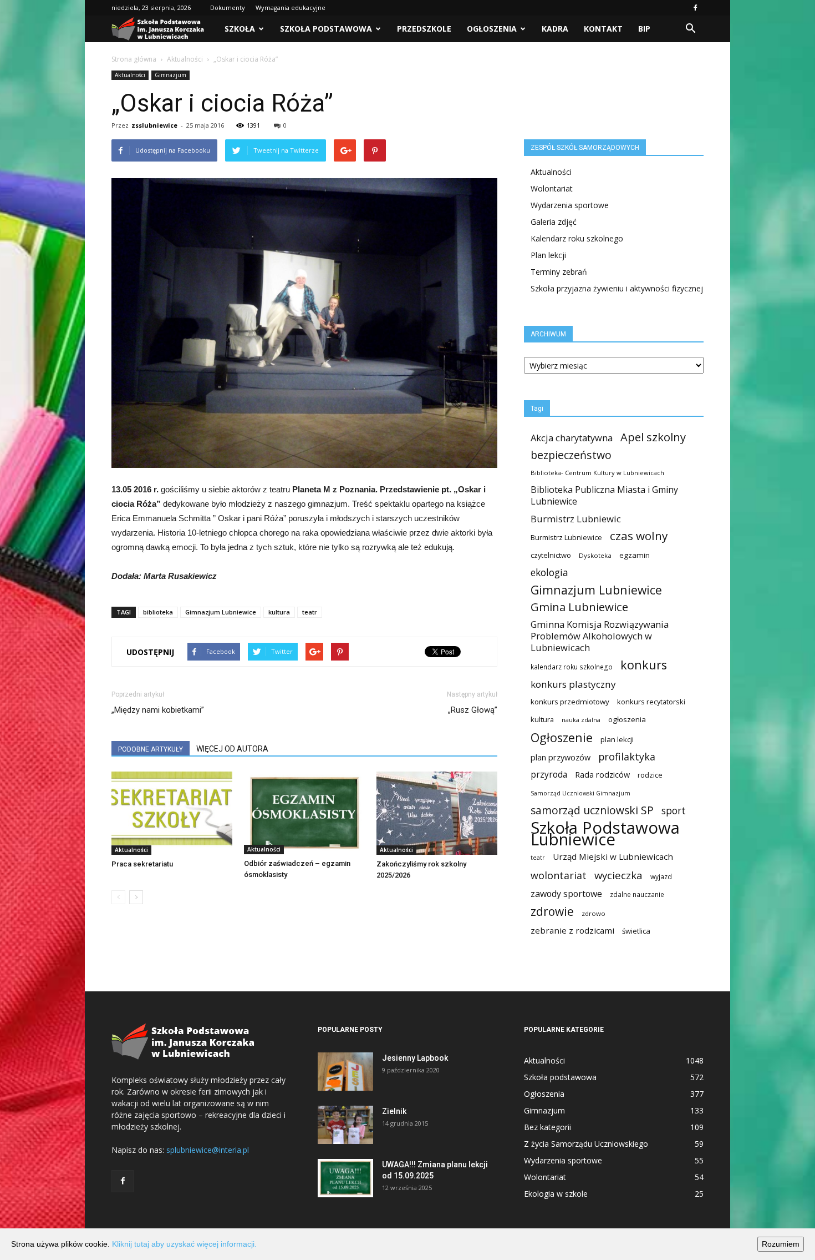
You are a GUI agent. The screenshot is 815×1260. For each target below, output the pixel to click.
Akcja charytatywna (572, 437)
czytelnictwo (551, 555)
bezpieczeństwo (571, 455)
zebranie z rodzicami (572, 930)
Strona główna (133, 59)
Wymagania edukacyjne (290, 7)
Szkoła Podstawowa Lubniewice (605, 833)
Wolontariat (552, 188)
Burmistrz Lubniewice (566, 537)
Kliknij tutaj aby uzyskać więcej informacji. (184, 1243)
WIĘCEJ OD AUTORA (232, 748)
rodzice (650, 775)
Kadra (555, 28)
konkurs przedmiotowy (570, 702)
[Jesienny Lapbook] (345, 1071)
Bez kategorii (547, 1127)
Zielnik (394, 1111)
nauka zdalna (581, 720)
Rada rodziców (602, 774)
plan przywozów (560, 757)
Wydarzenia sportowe (570, 205)
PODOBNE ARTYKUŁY (150, 749)
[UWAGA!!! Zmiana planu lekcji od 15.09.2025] (345, 1178)
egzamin (634, 555)
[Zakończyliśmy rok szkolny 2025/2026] (436, 813)
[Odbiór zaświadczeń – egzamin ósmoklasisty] (304, 813)
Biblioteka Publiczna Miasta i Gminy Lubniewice (604, 495)
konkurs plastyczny (573, 684)
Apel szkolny (653, 437)
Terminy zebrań (559, 271)
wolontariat (559, 875)
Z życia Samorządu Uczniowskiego (586, 1143)
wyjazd (661, 876)
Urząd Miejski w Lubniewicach (613, 856)
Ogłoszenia (492, 28)
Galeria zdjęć (554, 221)
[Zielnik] (345, 1125)
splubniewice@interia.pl (207, 1150)
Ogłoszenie (562, 737)
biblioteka (158, 612)
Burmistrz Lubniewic (576, 519)
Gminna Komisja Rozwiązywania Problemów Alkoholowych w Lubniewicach (600, 635)
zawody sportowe (566, 894)
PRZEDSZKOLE (424, 28)
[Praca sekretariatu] (171, 813)
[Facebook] (695, 8)
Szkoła (240, 28)
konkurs (643, 665)
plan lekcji (617, 739)
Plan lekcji (548, 255)
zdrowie (552, 912)
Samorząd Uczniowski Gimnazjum (580, 793)
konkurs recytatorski (651, 702)
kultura (279, 612)
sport (673, 811)
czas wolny (639, 536)
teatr (309, 612)
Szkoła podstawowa (326, 28)
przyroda (549, 774)
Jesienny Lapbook (415, 1058)
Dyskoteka (595, 555)
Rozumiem (780, 1243)
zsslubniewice (154, 125)
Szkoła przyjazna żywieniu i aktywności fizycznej (617, 288)
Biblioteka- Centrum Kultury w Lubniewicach (597, 472)
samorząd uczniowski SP (592, 811)
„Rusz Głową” (472, 710)
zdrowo (593, 913)
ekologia (549, 572)
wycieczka (618, 875)
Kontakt (603, 28)
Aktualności (185, 59)
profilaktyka (626, 757)
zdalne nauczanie (637, 894)
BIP (644, 28)
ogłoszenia (627, 719)
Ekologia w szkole (556, 1193)
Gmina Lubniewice (579, 607)
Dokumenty (227, 7)
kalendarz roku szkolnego (572, 667)
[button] (690, 29)
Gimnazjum (170, 75)
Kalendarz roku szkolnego (577, 238)
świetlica (636, 931)
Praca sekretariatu (142, 864)
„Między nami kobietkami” (157, 710)
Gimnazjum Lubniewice (220, 612)
